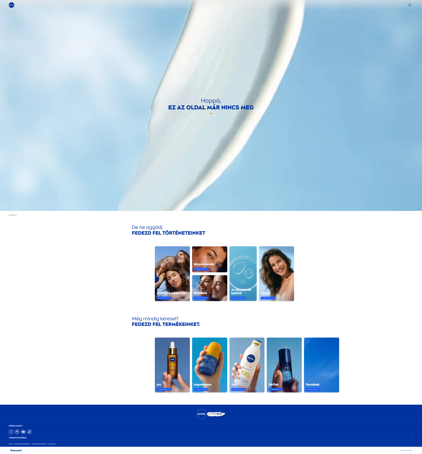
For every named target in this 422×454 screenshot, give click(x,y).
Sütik (10, 443)
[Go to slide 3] (211, 304)
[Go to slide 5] (213, 396)
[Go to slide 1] (208, 396)
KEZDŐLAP (13, 215)
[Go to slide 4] (212, 396)
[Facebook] (11, 432)
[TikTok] (29, 432)
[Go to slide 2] (210, 304)
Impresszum (52, 443)
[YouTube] (23, 432)
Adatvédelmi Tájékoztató (22, 443)
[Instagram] (17, 432)
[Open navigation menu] (409, 5)
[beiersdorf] (16, 450)
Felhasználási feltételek (39, 443)
